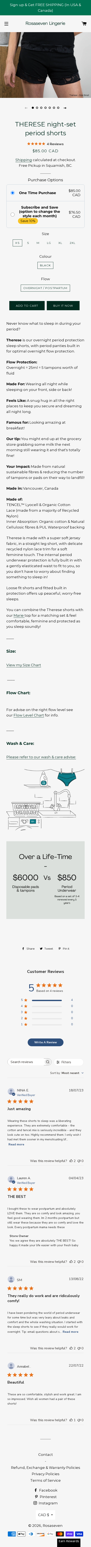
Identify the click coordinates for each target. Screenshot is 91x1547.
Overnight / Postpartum (45, 288)
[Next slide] (65, 107)
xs (17, 242)
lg (49, 242)
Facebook (47, 1490)
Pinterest (48, 1497)
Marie (19, 615)
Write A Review (45, 1042)
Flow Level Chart (29, 715)
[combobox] (67, 1073)
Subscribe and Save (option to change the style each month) (39, 211)
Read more (16, 1144)
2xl (73, 242)
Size (45, 234)
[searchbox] (26, 1061)
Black (45, 265)
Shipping (23, 160)
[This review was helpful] (71, 1161)
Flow (45, 279)
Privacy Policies (45, 1474)
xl (60, 242)
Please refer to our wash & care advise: (41, 757)
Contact (45, 1454)
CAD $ (43, 1515)
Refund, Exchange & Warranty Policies (45, 1468)
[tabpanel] (45, 64)
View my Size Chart (23, 665)
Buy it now (63, 305)
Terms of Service (45, 1480)
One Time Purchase (37, 193)
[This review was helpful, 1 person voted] (71, 1420)
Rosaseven (53, 1525)
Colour (45, 256)
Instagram (48, 1503)
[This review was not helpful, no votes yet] (78, 1161)
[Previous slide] (26, 107)
